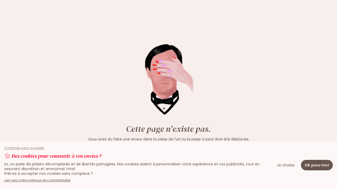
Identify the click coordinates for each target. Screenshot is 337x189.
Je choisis (286, 165)
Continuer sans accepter (24, 148)
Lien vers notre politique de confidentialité (37, 180)
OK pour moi (317, 165)
